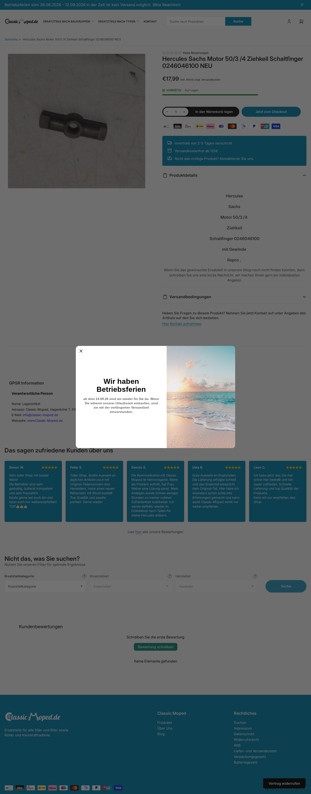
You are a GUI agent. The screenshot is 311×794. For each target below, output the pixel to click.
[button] (81, 351)
